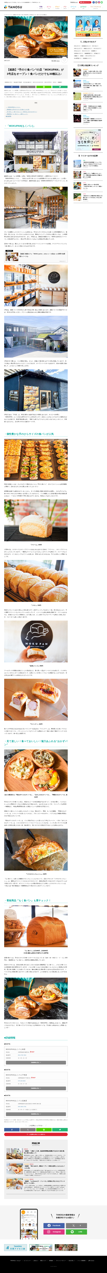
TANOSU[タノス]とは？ (15, 1260)
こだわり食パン (27, 82)
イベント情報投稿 (81, 1260)
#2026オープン (78, 53)
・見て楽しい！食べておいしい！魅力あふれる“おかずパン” (21, 111)
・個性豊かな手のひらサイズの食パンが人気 (17, 109)
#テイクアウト (90, 55)
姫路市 (60, 82)
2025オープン (9, 82)
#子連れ (97, 53)
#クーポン (95, 46)
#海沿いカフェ (88, 48)
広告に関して (72, 1260)
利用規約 (51, 1260)
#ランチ (77, 46)
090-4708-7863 (22, 1055)
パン (11, 14)
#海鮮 (76, 55)
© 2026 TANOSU (53, 1266)
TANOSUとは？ (74, 2)
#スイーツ (86, 51)
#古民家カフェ (86, 46)
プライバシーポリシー (61, 1260)
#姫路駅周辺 (88, 53)
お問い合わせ (91, 1260)
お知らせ (36, 1260)
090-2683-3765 (22, 1106)
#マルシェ (77, 51)
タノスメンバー (27, 1260)
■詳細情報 (8, 116)
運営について (43, 1260)
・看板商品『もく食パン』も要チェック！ (17, 114)
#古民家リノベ (87, 58)
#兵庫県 (93, 51)
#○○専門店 (77, 58)
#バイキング (97, 48)
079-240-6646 (21, 1081)
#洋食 (82, 55)
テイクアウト (48, 82)
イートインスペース (38, 82)
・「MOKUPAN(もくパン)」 (13, 107)
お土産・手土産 (18, 82)
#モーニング (78, 48)
